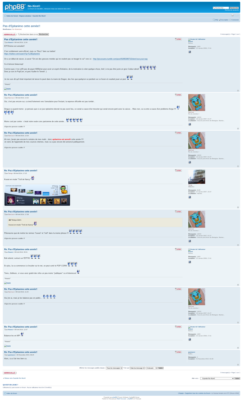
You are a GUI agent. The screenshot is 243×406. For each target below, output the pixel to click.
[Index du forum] (16, 6)
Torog (10, 173)
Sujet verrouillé (8, 33)
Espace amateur (25, 16)
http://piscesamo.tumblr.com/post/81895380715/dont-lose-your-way (120, 59)
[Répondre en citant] (179, 39)
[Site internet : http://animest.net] (189, 51)
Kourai (10, 42)
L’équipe (181, 393)
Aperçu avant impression (232, 15)
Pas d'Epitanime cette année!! (21, 26)
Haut (238, 90)
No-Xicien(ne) (17, 29)
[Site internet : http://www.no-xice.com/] (189, 124)
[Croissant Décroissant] (155, 368)
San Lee (11, 98)
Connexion (235, 20)
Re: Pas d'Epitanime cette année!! (20, 95)
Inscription (224, 20)
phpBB (114, 397)
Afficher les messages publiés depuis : (92, 368)
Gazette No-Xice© (39, 16)
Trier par (126, 368)
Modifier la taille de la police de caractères (237, 15)
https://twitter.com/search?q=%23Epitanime (22, 54)
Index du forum (12, 16)
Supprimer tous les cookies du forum (197, 393)
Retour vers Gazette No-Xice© (15, 378)
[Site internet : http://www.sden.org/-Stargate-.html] (189, 197)
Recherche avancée (232, 10)
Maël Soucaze (121, 399)
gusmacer (11, 355)
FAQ (216, 20)
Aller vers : (195, 378)
